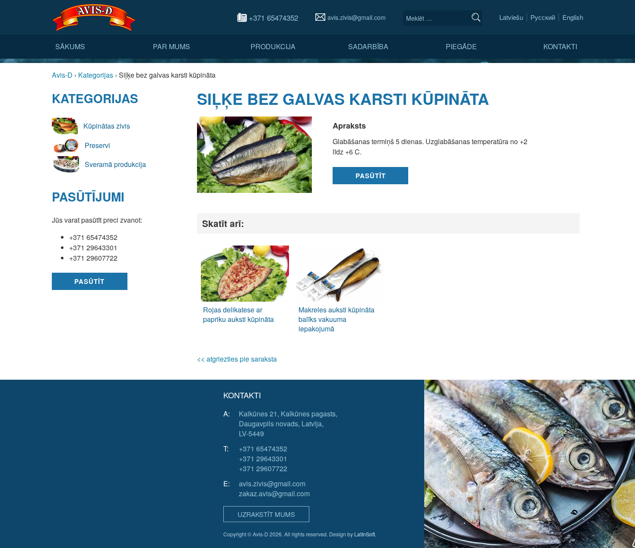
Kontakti (560, 46)
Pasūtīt (89, 281)
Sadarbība (368, 46)
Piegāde (461, 46)
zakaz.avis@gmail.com (274, 493)
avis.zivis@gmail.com (356, 17)
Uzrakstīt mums (266, 514)
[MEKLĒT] (476, 17)
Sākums (70, 46)
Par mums (171, 46)
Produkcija (273, 46)
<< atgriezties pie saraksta (237, 359)
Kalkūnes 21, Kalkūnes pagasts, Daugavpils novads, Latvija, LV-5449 (288, 423)
